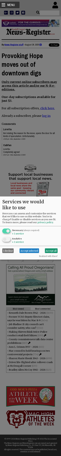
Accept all (51, 250)
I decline (8, 250)
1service (18, 233)
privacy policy (45, 222)
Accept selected (29, 250)
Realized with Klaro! (48, 256)
